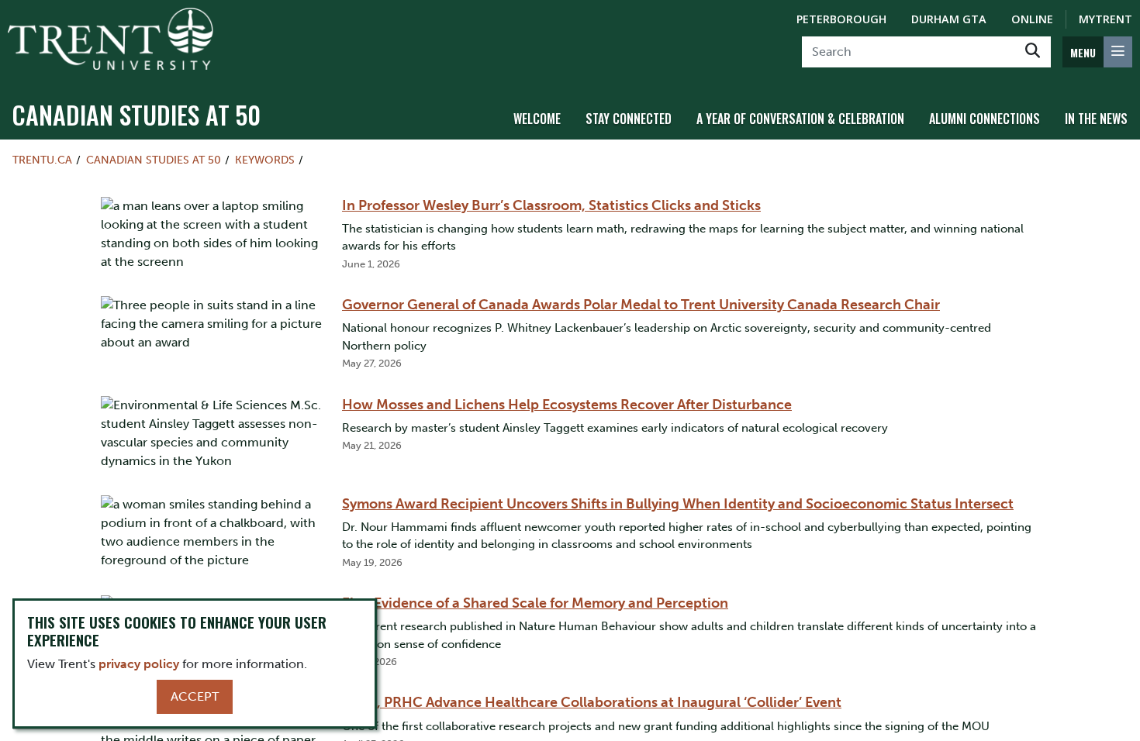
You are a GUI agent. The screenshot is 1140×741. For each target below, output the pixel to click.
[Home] (110, 39)
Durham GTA (948, 19)
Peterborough (841, 19)
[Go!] (1032, 51)
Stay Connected (629, 118)
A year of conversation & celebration (800, 118)
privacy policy (138, 664)
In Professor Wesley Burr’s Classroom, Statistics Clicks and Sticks (551, 205)
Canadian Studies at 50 (136, 114)
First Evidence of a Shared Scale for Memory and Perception (535, 603)
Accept (195, 696)
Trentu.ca (42, 160)
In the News (1096, 118)
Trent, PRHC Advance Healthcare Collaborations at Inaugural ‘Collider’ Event (591, 702)
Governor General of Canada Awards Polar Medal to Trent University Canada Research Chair (641, 304)
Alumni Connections (984, 118)
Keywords (265, 160)
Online (1032, 19)
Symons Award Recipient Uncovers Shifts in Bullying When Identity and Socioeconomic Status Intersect (678, 503)
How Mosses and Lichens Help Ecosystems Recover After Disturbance (567, 404)
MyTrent (1105, 19)
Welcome (537, 118)
